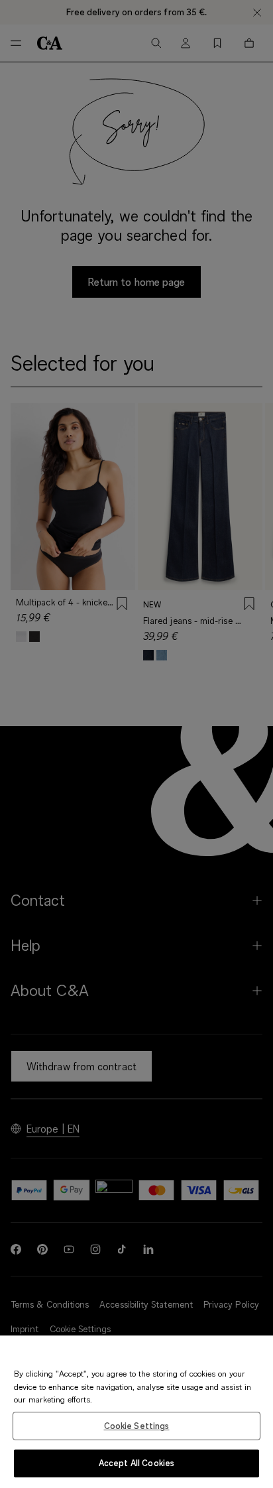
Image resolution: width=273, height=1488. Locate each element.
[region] (136, 1411)
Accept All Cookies (136, 1462)
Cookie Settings (137, 1425)
